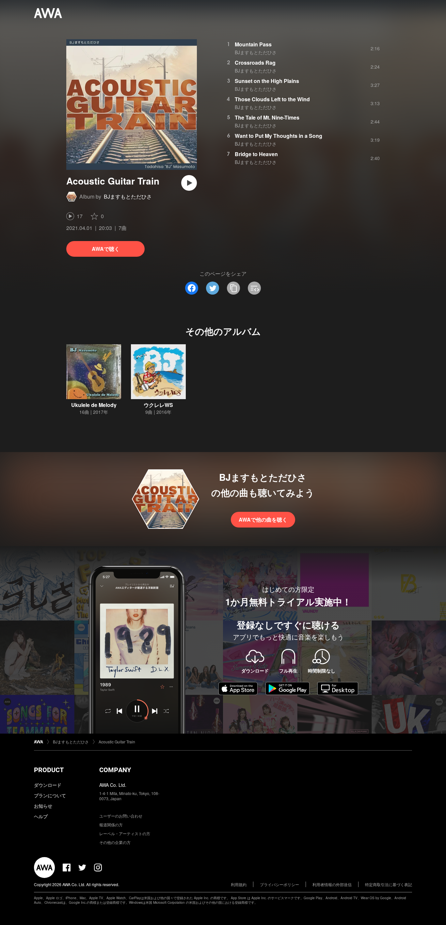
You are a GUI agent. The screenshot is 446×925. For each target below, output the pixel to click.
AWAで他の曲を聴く (263, 519)
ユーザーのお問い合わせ (120, 816)
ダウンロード (47, 785)
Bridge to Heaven (256, 154)
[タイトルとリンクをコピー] (233, 288)
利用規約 (239, 884)
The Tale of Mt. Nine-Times (267, 117)
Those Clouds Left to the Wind (272, 99)
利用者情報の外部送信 (332, 884)
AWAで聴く (105, 248)
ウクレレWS (158, 405)
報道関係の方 (111, 824)
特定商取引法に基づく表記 (388, 884)
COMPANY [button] (115, 770)
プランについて (50, 795)
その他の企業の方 (115, 842)
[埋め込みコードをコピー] (254, 288)
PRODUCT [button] (49, 770)
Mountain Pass (253, 44)
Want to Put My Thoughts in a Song (278, 135)
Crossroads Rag (255, 62)
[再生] (189, 183)
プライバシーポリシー (279, 884)
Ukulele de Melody (94, 405)
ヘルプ (41, 816)
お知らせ (43, 806)
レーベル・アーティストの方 (124, 833)
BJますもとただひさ (128, 196)
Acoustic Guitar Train (117, 741)
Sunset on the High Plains (267, 81)
